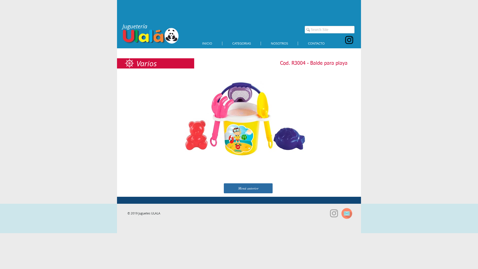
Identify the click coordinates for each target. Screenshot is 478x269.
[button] (241, 43)
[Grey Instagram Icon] (334, 213)
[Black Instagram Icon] (349, 40)
